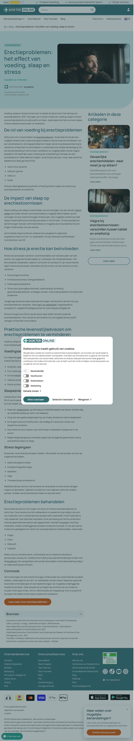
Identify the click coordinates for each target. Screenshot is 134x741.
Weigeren (83, 399)
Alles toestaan (35, 399)
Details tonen (31, 391)
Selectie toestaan (62, 399)
